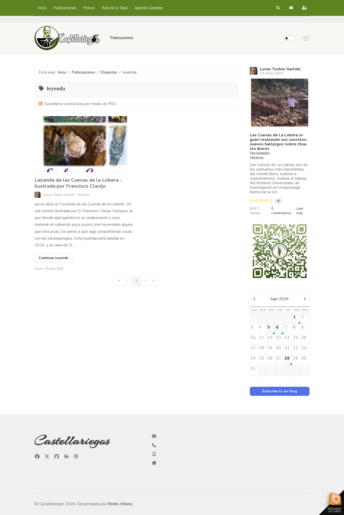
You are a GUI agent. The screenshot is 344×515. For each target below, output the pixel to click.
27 (278, 358)
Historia (83, 195)
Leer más (299, 210)
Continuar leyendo (53, 258)
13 (278, 337)
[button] (278, 8)
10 (253, 337)
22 (295, 348)
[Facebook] (37, 457)
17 (253, 348)
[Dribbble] (76, 457)
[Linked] (67, 457)
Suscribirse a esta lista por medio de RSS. (80, 104)
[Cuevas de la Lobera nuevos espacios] (279, 102)
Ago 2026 (279, 299)
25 (261, 358)
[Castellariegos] (67, 38)
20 (278, 348)
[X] (47, 457)
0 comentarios (281, 210)
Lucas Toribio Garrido (59, 195)
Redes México (120, 504)
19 (269, 348)
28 (287, 358)
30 (303, 358)
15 (295, 337)
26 (269, 358)
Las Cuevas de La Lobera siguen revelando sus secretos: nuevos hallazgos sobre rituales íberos (279, 141)
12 (269, 337)
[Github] (57, 457)
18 (261, 348)
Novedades (260, 153)
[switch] (289, 38)
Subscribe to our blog (279, 391)
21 (287, 348)
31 (253, 368)
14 (287, 337)
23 (303, 348)
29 (295, 358)
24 (253, 358)
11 (261, 337)
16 (303, 337)
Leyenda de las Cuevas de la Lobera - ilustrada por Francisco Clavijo (78, 183)
